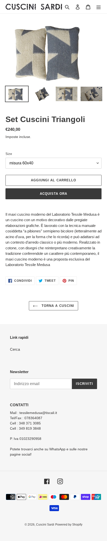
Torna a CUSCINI (57, 306)
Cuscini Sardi (45, 524)
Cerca (15, 349)
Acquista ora (53, 194)
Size (8, 154)
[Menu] (98, 6)
